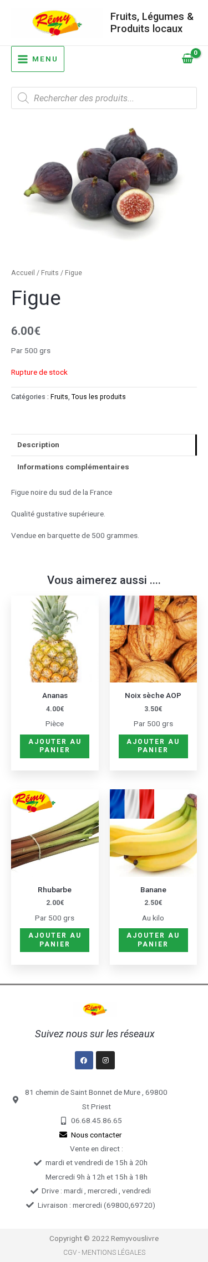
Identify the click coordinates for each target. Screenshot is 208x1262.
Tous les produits (99, 397)
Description (38, 444)
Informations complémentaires (73, 466)
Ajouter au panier (55, 746)
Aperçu (55, 674)
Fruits (50, 272)
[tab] (104, 445)
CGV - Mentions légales (104, 1252)
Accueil (23, 272)
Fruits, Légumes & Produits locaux (152, 22)
